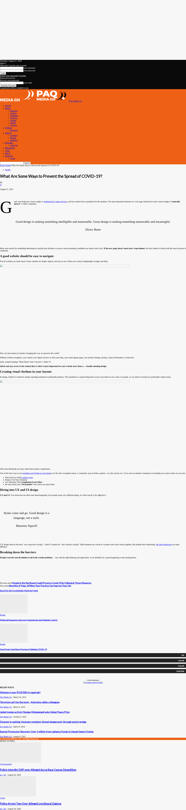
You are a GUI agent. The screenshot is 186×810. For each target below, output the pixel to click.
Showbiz (9, 143)
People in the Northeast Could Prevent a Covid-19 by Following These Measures (51, 582)
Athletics (14, 140)
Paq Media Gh (6, 697)
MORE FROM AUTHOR (28, 591)
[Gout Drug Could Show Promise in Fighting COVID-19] (14, 642)
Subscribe (180, 671)
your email (27, 83)
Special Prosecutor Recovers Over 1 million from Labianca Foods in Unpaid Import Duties (47, 731)
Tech (7, 150)
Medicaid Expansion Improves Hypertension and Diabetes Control (28, 620)
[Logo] (17, 101)
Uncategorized (6, 764)
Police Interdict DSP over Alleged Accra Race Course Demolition (38, 769)
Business (14, 111)
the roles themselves (164, 544)
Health (13, 123)
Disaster (13, 118)
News (8, 108)
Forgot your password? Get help (13, 76)
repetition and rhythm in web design (37, 473)
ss (1, 185)
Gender (13, 120)
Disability (14, 116)
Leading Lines (27, 477)
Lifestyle (14, 145)
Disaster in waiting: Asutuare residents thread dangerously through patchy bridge (43, 721)
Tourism (13, 125)
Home (8, 105)
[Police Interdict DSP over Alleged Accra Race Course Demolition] (20, 762)
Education (10, 148)
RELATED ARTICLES (9, 591)
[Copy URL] (49, 193)
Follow (181, 660)
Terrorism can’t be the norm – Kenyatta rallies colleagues (30, 702)
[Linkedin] (22, 193)
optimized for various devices (55, 202)
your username (29, 68)
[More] (59, 193)
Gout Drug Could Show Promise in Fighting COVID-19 (23, 649)
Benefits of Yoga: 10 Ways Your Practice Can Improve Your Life (40, 585)
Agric (7, 153)
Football (13, 135)
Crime (12, 158)
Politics (8, 128)
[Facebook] (4, 193)
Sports (8, 133)
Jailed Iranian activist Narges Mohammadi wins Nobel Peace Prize (35, 712)
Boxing (13, 138)
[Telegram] (40, 193)
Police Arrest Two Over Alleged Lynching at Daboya (30, 803)
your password (29, 70)
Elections (14, 130)
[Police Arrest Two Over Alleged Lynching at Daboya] (18, 796)
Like (182, 655)
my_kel (3, 775)
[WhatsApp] (31, 193)
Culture (13, 113)
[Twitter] (13, 193)
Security (9, 156)
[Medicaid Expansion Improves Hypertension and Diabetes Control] (14, 613)
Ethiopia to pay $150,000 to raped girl (20, 692)
